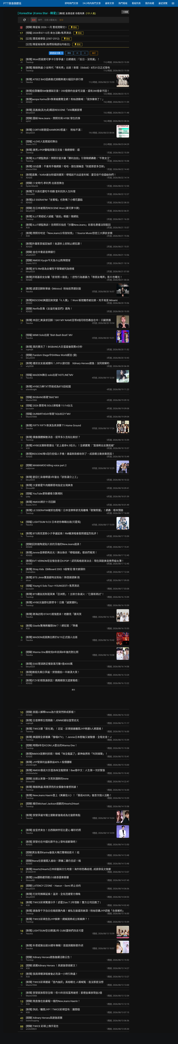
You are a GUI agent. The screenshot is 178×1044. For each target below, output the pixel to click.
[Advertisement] (73, 699)
